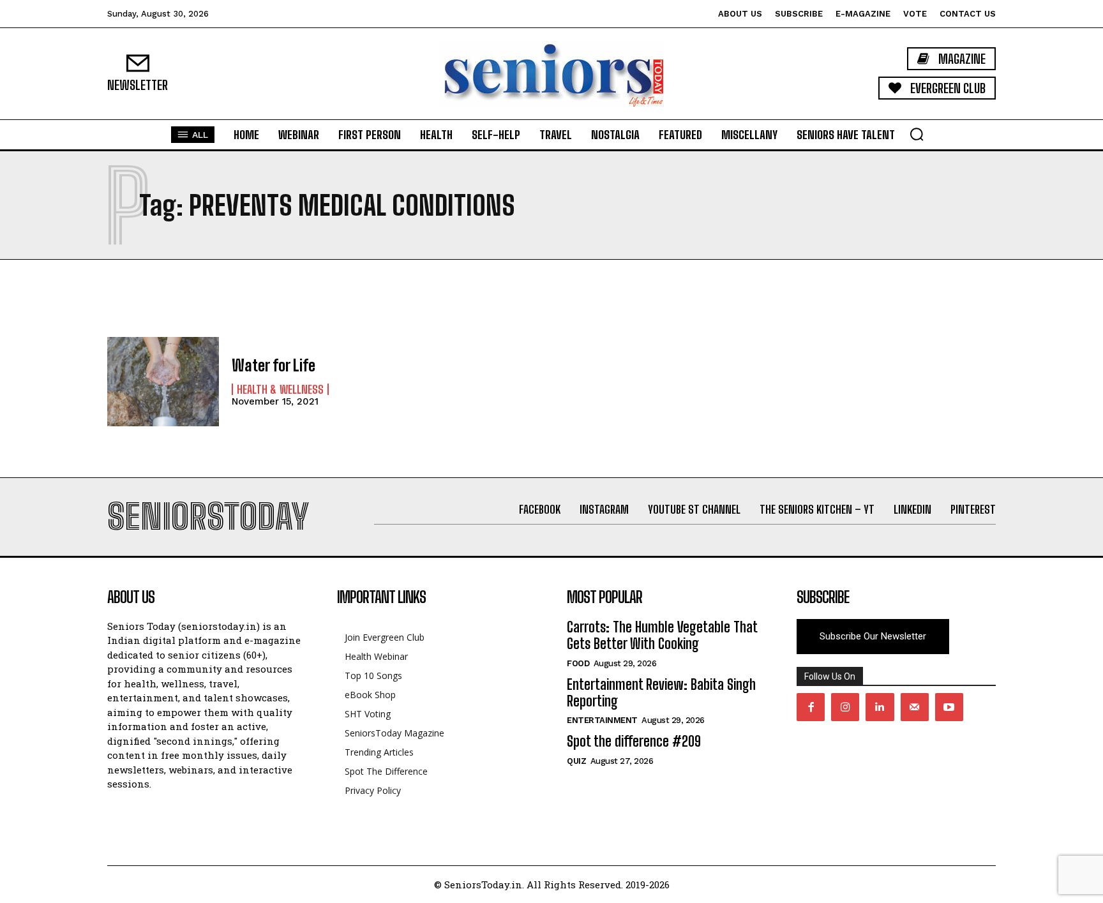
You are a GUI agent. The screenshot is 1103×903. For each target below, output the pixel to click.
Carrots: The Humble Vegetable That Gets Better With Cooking (662, 635)
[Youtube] (949, 707)
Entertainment (602, 720)
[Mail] (915, 707)
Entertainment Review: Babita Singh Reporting (661, 693)
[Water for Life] (163, 381)
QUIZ (576, 761)
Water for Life (273, 365)
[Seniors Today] (551, 74)
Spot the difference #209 (634, 741)
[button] (916, 134)
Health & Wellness (280, 389)
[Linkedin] (880, 707)
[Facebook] (811, 707)
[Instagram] (845, 707)
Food (578, 663)
